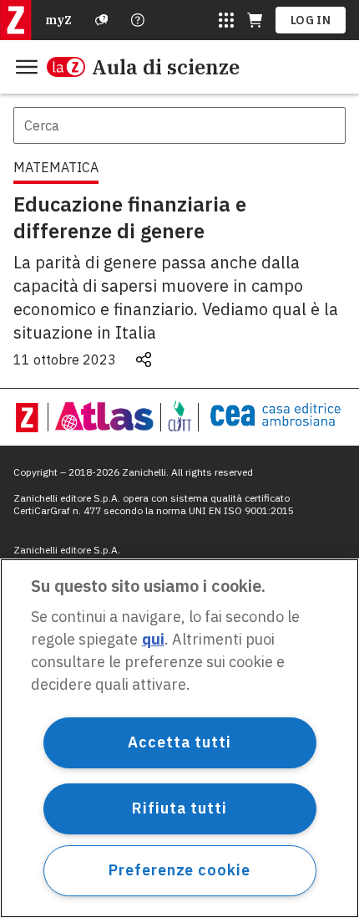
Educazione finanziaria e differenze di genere (129, 217)
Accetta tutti (179, 742)
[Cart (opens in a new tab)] (254, 20)
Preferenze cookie (179, 870)
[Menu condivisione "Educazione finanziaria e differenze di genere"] (143, 359)
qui (153, 639)
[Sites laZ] (226, 20)
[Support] (102, 20)
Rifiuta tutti (179, 808)
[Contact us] (137, 20)
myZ (58, 20)
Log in (311, 20)
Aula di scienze (166, 67)
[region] (179, 738)
